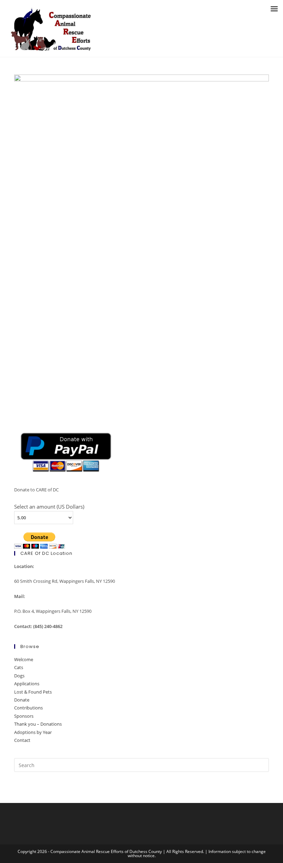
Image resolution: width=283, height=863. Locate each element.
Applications (26, 683)
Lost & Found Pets (33, 692)
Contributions (28, 708)
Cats (18, 667)
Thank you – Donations (38, 724)
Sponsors (23, 716)
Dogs (19, 676)
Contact (22, 740)
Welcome (23, 659)
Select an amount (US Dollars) (49, 506)
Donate (21, 700)
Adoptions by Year (33, 732)
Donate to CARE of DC (36, 490)
